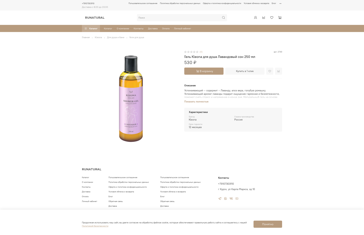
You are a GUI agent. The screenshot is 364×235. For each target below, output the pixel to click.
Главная (86, 37)
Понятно (267, 224)
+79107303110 (88, 3)
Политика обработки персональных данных (180, 3)
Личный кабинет (182, 28)
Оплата (165, 28)
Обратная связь (115, 201)
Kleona (98, 37)
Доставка (153, 28)
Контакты (138, 28)
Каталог (93, 28)
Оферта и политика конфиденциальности (222, 3)
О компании (123, 28)
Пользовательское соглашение (143, 3)
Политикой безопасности (95, 225)
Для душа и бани (115, 37)
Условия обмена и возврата (256, 3)
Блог (274, 3)
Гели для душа (136, 37)
